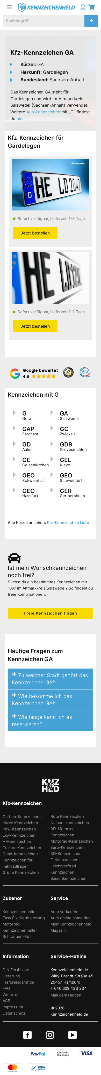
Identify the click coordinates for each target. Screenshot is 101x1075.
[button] (34, 373)
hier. (21, 118)
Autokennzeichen (43, 111)
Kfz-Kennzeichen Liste (68, 522)
